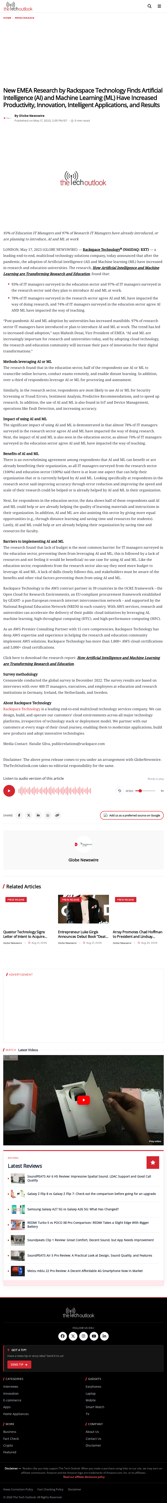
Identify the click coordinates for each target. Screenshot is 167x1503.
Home (7, 18)
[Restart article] (120, 791)
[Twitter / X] (29, 815)
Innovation (11, 1393)
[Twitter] (73, 1336)
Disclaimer (93, 1445)
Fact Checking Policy (50, 1489)
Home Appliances (16, 1414)
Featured (9, 1452)
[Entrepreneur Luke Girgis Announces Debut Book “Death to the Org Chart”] (83, 909)
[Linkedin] (104, 1336)
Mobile (91, 1400)
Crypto (8, 1445)
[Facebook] (19, 815)
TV (87, 1414)
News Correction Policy (18, 1489)
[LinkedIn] (38, 815)
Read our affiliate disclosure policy (84, 1477)
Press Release (24, 18)
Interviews (10, 1386)
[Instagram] (83, 1336)
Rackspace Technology (21, 709)
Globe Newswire (83, 859)
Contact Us (93, 1439)
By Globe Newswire (30, 116)
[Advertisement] (83, 53)
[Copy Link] (57, 815)
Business (9, 1432)
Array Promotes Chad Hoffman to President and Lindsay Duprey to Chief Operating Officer (137, 934)
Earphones (93, 1386)
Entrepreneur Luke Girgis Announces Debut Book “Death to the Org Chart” (83, 934)
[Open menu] (159, 6)
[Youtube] (94, 1336)
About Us (92, 1432)
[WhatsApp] (48, 815)
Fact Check (11, 1439)
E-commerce (12, 1400)
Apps (7, 1407)
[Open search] (149, 6)
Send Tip (17, 1364)
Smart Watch (95, 1407)
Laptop (91, 1393)
